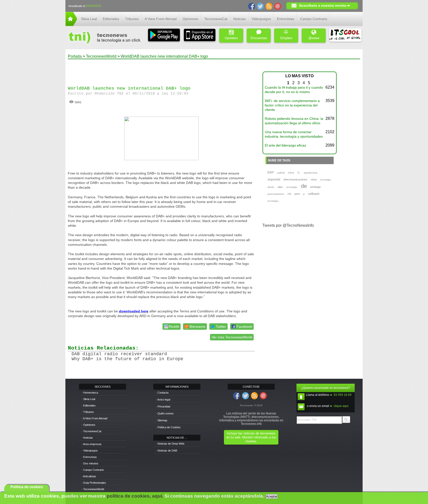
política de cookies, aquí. (135, 496)
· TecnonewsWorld (92, 489)
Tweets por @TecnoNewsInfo (288, 225)
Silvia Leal (89, 19)
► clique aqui (339, 406)
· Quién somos (165, 413)
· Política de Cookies (168, 427)
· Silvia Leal (88, 399)
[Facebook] (252, 5)
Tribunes (132, 19)
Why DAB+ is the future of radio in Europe (127, 358)
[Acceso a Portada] (71, 25)
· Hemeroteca (89, 392)
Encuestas (259, 38)
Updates (231, 38)
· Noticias (87, 437)
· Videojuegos (89, 450)
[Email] (278, 5)
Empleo (286, 38)
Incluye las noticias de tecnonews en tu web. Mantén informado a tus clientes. (251, 437)
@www (313, 38)
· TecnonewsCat (91, 431)
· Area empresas (91, 444)
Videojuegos (261, 19)
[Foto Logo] (102, 38)
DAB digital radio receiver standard (119, 354)
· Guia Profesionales (93, 482)
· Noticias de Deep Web (170, 443)
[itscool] (345, 35)
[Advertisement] (161, 70)
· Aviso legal (163, 399)
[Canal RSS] (269, 5)
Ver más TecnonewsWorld (232, 337)
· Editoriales (88, 405)
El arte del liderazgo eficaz (285, 145)
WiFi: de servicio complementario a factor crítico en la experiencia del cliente (292, 105)
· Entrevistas (89, 456)
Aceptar (271, 496)
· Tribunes (87, 411)
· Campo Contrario (92, 469)
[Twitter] (260, 5)
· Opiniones (88, 424)
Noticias (239, 19)
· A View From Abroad (94, 418)
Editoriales (111, 19)
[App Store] (200, 35)
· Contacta (162, 392)
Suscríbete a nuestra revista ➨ (324, 5)
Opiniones (190, 19)
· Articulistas (88, 476)
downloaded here (133, 311)
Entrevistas (285, 19)
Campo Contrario (313, 19)
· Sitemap (161, 420)
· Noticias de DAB (166, 450)
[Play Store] (164, 35)
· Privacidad (163, 406)
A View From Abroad (161, 19)
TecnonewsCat (215, 19)
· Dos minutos (89, 463)
